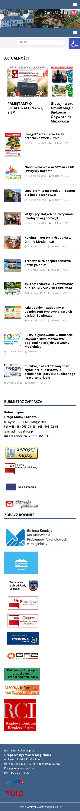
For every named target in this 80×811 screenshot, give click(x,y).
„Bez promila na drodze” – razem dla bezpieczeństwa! (50, 192)
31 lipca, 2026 (14, 351)
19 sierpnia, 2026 (37, 143)
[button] (74, 43)
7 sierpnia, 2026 (36, 246)
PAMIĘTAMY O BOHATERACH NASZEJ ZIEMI (25, 108)
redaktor (57, 143)
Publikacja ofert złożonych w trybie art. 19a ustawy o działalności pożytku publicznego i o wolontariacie (50, 372)
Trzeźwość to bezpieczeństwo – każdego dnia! (49, 263)
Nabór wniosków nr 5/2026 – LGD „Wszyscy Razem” (49, 169)
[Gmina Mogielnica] (40, 26)
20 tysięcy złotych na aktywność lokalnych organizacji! (49, 216)
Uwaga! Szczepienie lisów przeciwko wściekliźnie (44, 136)
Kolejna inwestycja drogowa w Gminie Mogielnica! (48, 239)
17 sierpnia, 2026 (37, 175)
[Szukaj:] (40, 42)
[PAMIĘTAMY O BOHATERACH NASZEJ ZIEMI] (27, 82)
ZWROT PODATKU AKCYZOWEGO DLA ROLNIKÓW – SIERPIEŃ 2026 (49, 286)
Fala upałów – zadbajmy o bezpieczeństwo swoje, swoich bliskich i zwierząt (48, 311)
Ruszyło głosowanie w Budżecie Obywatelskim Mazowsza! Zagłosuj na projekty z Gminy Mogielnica (49, 341)
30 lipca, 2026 (14, 382)
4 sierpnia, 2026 (36, 293)
